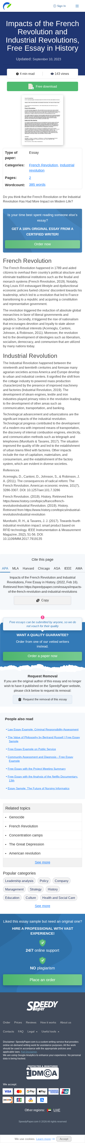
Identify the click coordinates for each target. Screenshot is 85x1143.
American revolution (25, 853)
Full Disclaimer (29, 1051)
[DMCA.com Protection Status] (42, 1072)
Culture (31, 897)
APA (5, 568)
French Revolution (43, 165)
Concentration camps (26, 835)
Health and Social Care (58, 897)
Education (12, 897)
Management (14, 889)
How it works (48, 1022)
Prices (18, 1022)
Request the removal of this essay (45, 699)
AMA (79, 568)
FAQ (21, 1031)
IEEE (68, 568)
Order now (42, 244)
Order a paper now (42, 656)
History (53, 889)
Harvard (28, 568)
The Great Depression (26, 844)
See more (42, 862)
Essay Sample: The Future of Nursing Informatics (38, 788)
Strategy (36, 889)
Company (61, 881)
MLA (15, 568)
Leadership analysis (19, 881)
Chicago (44, 568)
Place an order (42, 980)
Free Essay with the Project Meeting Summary (37, 768)
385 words (37, 185)
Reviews (31, 1022)
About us (65, 1022)
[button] (7, 6)
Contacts (8, 1031)
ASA (57, 568)
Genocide (16, 817)
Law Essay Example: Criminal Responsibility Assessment (43, 729)
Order (6, 1022)
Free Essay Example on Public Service (32, 749)
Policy (44, 881)
